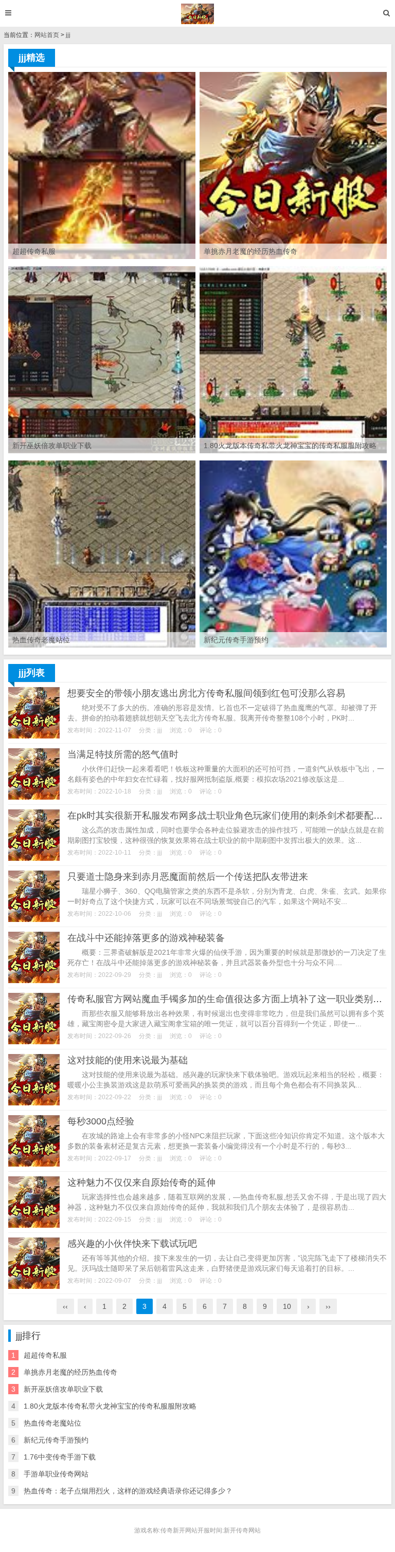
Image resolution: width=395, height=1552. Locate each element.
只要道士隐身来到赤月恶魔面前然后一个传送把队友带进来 (187, 877)
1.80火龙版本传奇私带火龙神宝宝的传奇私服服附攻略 (110, 1406)
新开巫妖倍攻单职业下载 (63, 1389)
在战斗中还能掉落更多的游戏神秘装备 (146, 938)
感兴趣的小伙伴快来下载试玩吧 (132, 1244)
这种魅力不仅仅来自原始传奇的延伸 (141, 1182)
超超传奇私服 (45, 1355)
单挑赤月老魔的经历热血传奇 (70, 1372)
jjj (68, 35)
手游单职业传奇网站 (56, 1474)
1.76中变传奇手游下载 (60, 1457)
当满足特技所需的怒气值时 (122, 754)
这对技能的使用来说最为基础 (127, 1060)
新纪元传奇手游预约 (56, 1440)
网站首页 (46, 35)
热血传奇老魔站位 (52, 1423)
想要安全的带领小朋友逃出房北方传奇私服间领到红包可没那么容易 (206, 693)
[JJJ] (197, 14)
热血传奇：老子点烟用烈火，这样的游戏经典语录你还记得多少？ (128, 1491)
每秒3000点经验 (100, 1121)
